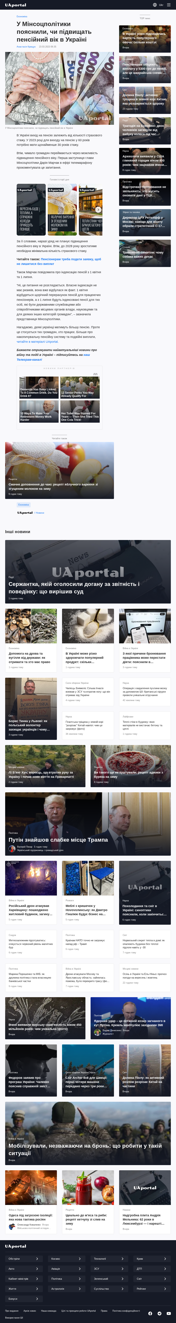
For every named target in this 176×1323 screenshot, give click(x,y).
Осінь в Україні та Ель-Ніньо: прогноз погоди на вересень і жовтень (145, 975)
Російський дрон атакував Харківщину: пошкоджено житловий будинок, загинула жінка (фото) (31, 910)
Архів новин (30, 1311)
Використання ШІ (14, 1317)
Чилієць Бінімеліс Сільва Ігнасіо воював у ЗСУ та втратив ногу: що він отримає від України (88, 692)
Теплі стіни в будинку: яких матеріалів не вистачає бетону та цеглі (142, 725)
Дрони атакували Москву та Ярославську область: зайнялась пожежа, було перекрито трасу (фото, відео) (88, 977)
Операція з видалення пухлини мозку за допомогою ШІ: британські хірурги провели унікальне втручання (145, 692)
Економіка (22, 16)
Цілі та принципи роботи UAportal (78, 1311)
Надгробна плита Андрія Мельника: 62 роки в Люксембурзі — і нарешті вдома (142, 1220)
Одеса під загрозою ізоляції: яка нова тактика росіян (31, 1217)
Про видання (11, 1311)
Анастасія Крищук (26, 46)
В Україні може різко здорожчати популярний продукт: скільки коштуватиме (84, 658)
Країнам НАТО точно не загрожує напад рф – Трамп (85, 942)
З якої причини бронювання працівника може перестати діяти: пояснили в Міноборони (144, 658)
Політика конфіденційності (126, 1311)
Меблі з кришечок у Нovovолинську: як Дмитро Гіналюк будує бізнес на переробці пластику (86, 910)
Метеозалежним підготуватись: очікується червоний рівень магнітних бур (31, 944)
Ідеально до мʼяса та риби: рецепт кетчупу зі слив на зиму (86, 1219)
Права (104, 1311)
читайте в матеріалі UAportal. (38, 341)
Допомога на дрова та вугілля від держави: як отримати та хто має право (29, 658)
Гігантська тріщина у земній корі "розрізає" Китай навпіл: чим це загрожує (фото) (84, 725)
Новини (40, 513)
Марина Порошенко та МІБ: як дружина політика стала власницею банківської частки (30, 977)
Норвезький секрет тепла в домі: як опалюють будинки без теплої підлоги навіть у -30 (144, 944)
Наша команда (48, 1311)
